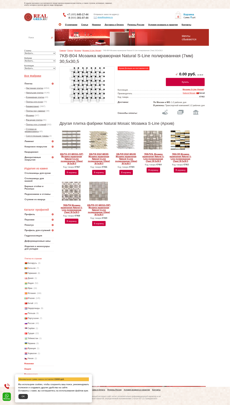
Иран (30, 288)
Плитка (70, 50)
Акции (27, 369)
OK (23, 396)
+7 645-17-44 (77, 14)
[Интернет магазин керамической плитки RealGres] (36, 17)
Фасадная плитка (34, 120)
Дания (30, 278)
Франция (32, 348)
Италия (31, 298)
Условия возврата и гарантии (163, 25)
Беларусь (32, 263)
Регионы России (136, 25)
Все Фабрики (32, 75)
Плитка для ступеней (36, 124)
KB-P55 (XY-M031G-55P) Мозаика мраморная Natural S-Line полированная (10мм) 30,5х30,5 (98, 210)
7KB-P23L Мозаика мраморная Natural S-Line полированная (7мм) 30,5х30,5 (153, 157)
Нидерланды (34, 308)
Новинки (96, 25)
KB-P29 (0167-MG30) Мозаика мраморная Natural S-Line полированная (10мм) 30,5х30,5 (126, 159)
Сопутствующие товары (37, 136)
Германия (32, 273)
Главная (62, 50)
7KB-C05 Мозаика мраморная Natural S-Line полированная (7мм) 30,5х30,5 (180, 157)
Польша (31, 313)
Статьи (84, 25)
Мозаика (30, 115)
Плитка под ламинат (35, 111)
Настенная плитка (42, 42)
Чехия (30, 358)
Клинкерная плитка (35, 97)
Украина (31, 343)
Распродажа (31, 374)
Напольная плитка (34, 93)
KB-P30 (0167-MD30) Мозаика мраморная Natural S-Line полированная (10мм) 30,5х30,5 (99, 159)
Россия (31, 323)
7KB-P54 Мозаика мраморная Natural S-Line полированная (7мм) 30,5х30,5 (71, 208)
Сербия (31, 328)
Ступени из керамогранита (32, 130)
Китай (30, 303)
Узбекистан (33, 338)
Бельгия (32, 268)
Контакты (186, 25)
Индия (31, 283)
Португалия (33, 318)
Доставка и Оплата (114, 25)
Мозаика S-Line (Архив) (91, 50)
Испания (32, 293)
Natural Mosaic (189, 93)
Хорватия (32, 353)
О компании (71, 25)
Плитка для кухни (34, 102)
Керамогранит (32, 106)
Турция (31, 333)
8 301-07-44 (78, 17)
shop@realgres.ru (105, 17)
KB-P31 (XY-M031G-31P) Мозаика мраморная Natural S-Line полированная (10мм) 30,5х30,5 (71, 159)
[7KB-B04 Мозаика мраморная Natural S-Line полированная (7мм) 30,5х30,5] (87, 85)
